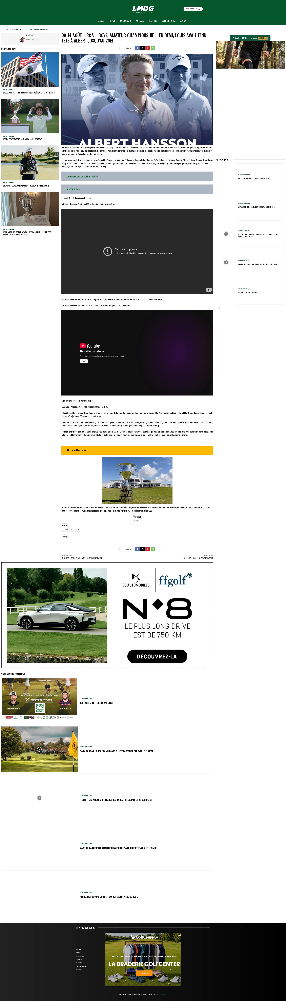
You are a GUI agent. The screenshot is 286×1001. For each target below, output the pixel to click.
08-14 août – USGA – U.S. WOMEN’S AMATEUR (198, 558)
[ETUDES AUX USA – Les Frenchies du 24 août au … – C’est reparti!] (30, 69)
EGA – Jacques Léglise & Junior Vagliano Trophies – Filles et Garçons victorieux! (259, 235)
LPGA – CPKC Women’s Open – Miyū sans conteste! (23, 139)
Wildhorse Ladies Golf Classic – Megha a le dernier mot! (26, 185)
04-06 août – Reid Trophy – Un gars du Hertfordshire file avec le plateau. (117, 751)
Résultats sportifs (19, 29)
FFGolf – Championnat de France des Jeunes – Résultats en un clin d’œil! (116, 799)
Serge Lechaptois (34, 39)
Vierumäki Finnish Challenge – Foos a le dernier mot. (256, 207)
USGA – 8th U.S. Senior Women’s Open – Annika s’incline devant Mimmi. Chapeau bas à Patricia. (28, 233)
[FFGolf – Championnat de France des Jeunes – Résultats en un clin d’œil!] (39, 798)
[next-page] (220, 308)
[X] (142, 48)
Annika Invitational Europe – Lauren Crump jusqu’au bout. (109, 896)
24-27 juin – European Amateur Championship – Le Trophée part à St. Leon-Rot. (119, 848)
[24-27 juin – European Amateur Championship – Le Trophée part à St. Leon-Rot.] (39, 846)
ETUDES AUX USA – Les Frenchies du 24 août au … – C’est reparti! (29, 92)
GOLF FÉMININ (8, 136)
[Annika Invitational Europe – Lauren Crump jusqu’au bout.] (39, 895)
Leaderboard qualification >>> (82, 176)
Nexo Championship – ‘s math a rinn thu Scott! (254, 178)
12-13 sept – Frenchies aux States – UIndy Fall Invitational (82, 558)
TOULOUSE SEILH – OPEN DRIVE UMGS (96, 702)
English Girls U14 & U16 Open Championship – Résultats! (257, 264)
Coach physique (244, 289)
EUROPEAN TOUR (244, 174)
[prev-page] (217, 308)
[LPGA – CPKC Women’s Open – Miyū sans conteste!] (30, 116)
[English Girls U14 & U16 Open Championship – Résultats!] (226, 262)
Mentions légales (161, 994)
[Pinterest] (147, 48)
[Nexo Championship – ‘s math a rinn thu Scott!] (226, 176)
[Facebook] (137, 48)
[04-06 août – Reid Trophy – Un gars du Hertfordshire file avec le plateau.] (39, 749)
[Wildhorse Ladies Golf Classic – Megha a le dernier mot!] (30, 162)
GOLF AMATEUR (9, 89)
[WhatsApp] (153, 48)
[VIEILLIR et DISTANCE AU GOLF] (226, 291)
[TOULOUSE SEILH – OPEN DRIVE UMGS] (39, 701)
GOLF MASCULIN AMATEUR (39, 29)
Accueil (6, 29)
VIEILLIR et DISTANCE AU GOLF (247, 292)
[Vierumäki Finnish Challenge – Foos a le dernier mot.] (226, 205)
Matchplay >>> (74, 189)
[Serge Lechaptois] (22, 39)
